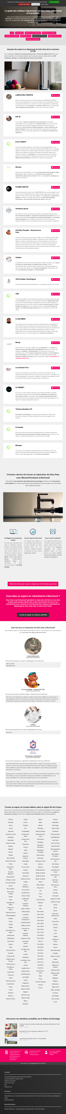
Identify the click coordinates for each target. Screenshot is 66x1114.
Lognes (25, 980)
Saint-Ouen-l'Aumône (55, 881)
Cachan (11, 896)
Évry (25, 828)
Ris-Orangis (55, 825)
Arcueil (10, 828)
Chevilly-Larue (10, 935)
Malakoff (25, 992)
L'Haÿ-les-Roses (25, 971)
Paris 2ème (40, 947)
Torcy (55, 933)
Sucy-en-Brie (55, 921)
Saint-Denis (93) (55, 846)
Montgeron (40, 842)
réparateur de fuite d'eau (39, 36)
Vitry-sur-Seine (55, 999)
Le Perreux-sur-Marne (26, 929)
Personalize (35, 4)
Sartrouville (55, 895)
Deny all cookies (25, 4)
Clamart (11, 944)
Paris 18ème (40, 935)
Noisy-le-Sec (40, 887)
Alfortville (10, 822)
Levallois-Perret (25, 968)
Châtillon (10, 918)
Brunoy (10, 885)
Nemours (40, 867)
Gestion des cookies (9, 1082)
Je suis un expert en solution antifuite (33, 615)
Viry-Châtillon (55, 996)
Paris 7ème (40, 962)
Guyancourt (26, 876)
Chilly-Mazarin (10, 938)
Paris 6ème (40, 959)
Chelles (11, 927)
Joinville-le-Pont (25, 892)
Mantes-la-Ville (25, 998)
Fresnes (26, 847)
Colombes (10, 953)
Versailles (55, 953)
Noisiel (40, 882)
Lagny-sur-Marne (25, 908)
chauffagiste (19, 33)
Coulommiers (10, 972)
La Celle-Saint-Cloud (25, 899)
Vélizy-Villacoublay (55, 950)
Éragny (25, 819)
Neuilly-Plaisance (40, 870)
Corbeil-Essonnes (10, 964)
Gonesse (25, 870)
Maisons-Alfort (25, 986)
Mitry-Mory (40, 828)
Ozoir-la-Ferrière (40, 899)
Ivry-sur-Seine (25, 889)
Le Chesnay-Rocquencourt (25, 918)
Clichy (10, 947)
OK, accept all (54, 2)
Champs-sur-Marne (10, 908)
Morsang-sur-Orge (40, 861)
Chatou (11, 921)
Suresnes (55, 924)
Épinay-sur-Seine (10, 998)
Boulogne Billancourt (10, 873)
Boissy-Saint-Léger (11, 861)
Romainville (55, 831)
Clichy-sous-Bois (10, 950)
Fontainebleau (25, 831)
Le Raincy (25, 946)
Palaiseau (40, 902)
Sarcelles (55, 893)
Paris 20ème (40, 944)
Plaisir (40, 976)
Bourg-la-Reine (10, 877)
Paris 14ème (40, 923)
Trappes (55, 936)
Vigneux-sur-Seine (55, 956)
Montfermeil (40, 839)
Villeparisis (55, 978)
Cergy (10, 899)
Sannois (55, 890)
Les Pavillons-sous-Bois (26, 961)
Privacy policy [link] (44, 4)
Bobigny (11, 855)
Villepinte (55, 981)
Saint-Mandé (55, 867)
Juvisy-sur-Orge (25, 895)
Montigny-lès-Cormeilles (40, 851)
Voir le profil (56, 95)
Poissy (40, 979)
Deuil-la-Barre (10, 984)
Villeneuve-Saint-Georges (55, 974)
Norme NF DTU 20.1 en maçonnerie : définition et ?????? (34, 1031)
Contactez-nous (8, 1086)
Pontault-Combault (40, 981)
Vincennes (55, 993)
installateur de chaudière (11, 36)
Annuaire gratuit (8, 1076)
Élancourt (10, 995)
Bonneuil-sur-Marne (10, 868)
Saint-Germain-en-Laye (55, 860)
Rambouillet (55, 822)
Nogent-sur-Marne (40, 879)
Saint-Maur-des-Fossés (55, 871)
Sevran (55, 907)
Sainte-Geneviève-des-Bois (55, 850)
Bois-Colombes (11, 858)
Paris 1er (40, 941)
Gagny (25, 850)
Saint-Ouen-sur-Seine (55, 886)
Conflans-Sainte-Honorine (10, 960)
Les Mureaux (25, 957)
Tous (12, 33)
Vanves (55, 947)
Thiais (55, 930)
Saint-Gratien (55, 864)
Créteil (10, 978)
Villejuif (55, 959)
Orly (40, 890)
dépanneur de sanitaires (49, 33)
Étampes (25, 825)
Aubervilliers (11, 840)
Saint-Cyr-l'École (55, 843)
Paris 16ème (40, 929)
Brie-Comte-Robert (11, 882)
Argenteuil (10, 831)
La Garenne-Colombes (25, 904)
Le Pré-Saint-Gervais (25, 942)
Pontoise (40, 984)
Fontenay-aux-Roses (25, 835)
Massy (25, 1001)
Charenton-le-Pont (11, 912)
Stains (55, 918)
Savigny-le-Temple (55, 898)
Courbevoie (11, 975)
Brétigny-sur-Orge (10, 880)
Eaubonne (10, 992)
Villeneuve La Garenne (55, 966)
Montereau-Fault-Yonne (40, 835)
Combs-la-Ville (10, 956)
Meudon (40, 825)
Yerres (55, 1001)
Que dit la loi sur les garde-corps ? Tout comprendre (33, 1038)
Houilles (26, 882)
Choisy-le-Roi (10, 941)
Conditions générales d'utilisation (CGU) (13, 1078)
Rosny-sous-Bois (55, 834)
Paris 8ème (40, 965)
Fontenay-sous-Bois (25, 840)
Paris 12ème (40, 917)
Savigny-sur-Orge (55, 901)
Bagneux (10, 846)
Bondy (10, 864)
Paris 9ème (40, 968)
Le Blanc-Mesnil (25, 911)
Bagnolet (10, 849)
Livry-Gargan (25, 977)
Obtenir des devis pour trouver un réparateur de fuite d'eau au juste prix (33, 584)
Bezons (11, 852)
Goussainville (25, 873)
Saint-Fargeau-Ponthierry (55, 855)
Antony (11, 825)
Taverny (55, 927)
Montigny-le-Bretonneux (40, 846)
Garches (25, 853)
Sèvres (55, 910)
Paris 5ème (40, 956)
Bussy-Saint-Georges (10, 892)
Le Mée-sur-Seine (25, 925)
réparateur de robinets (55, 36)
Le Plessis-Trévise (25, 938)
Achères (11, 819)
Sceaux (55, 904)
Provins (40, 987)
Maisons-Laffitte (25, 989)
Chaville (11, 924)
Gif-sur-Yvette (25, 867)
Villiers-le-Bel (55, 987)
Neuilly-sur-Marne (40, 873)
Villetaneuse (55, 984)
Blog (5, 1084)
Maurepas (25, 1003)
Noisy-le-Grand (40, 884)
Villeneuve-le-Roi (55, 970)
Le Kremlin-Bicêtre (25, 922)
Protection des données (10, 1080)
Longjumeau (25, 983)
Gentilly (25, 864)
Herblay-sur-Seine (25, 879)
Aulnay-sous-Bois (10, 843)
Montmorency (40, 855)
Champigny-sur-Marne (11, 903)
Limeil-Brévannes (25, 974)
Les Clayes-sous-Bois (25, 950)
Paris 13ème (40, 920)
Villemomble (55, 962)
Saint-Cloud (55, 840)
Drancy (10, 987)
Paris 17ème (40, 932)
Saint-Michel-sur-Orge (55, 876)
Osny (40, 896)
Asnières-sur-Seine (11, 834)
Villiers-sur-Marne (55, 990)
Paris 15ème (40, 926)
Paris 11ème (40, 914)
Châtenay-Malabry (10, 915)
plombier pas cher (25, 36)
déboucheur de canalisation (33, 33)
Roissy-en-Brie (55, 828)
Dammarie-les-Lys (10, 981)
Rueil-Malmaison (55, 837)
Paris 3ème (40, 950)
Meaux (40, 819)
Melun (40, 822)
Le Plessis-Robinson (25, 934)
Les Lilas (25, 954)
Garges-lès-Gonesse (26, 857)
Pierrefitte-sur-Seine (40, 972)
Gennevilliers (25, 861)
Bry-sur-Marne (10, 888)
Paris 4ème (40, 953)
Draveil (10, 990)
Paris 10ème (40, 911)
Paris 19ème (40, 938)
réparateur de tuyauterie (33, 39)
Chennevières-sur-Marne (10, 931)
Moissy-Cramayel (40, 831)
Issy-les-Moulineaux (25, 885)
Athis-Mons (11, 837)
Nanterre (40, 864)
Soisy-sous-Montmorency (55, 914)
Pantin (40, 905)
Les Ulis (26, 965)
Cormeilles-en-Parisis (10, 968)
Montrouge (40, 858)
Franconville (26, 844)
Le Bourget (25, 914)
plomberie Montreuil (9, 1100)
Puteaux (55, 819)
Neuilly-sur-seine (40, 876)
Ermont (26, 822)
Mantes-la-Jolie (25, 995)
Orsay (40, 893)
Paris (40, 908)
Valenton (55, 944)
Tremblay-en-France (55, 940)
